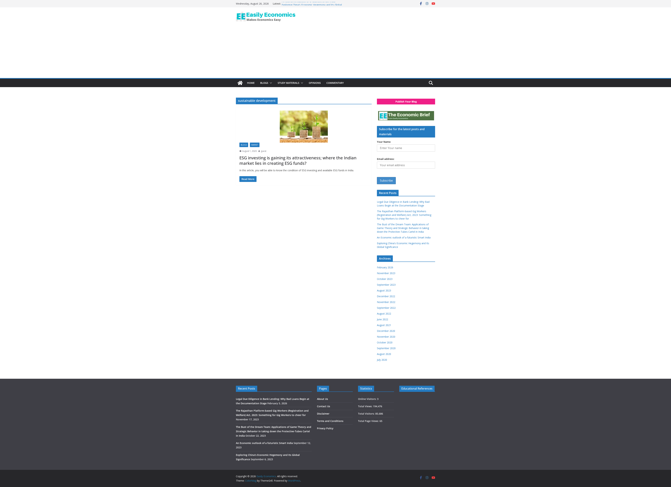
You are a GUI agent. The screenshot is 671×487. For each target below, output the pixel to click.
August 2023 (384, 290)
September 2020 (386, 348)
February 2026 (385, 267)
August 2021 (384, 325)
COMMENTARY (335, 82)
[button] (270, 82)
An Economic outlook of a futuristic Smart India (308, 3)
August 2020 (384, 354)
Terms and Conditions (330, 421)
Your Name (384, 141)
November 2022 (386, 302)
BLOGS (264, 82)
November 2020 (386, 336)
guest (263, 151)
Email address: (385, 159)
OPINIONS (315, 82)
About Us (322, 399)
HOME (251, 82)
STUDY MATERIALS (288, 82)
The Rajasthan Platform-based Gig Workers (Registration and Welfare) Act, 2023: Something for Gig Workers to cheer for (404, 215)
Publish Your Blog (406, 101)
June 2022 (382, 319)
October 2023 (384, 279)
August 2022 (384, 313)
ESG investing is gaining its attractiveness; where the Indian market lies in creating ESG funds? (297, 160)
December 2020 (386, 331)
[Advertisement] (335, 51)
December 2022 (386, 296)
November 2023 (386, 273)
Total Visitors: (366, 413)
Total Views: (365, 406)
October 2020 (384, 342)
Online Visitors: (367, 399)
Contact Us (323, 406)
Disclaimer (323, 413)
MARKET (254, 145)
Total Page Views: (369, 421)
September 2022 (386, 307)
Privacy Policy (325, 428)
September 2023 (386, 284)
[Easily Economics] (240, 83)
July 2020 (382, 359)
